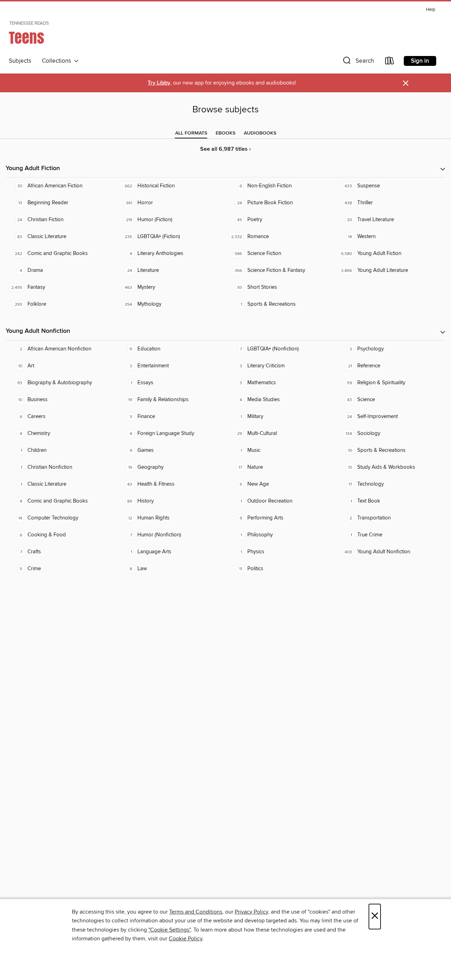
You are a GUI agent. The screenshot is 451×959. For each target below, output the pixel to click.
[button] (357, 62)
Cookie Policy (185, 938)
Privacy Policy (251, 911)
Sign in (420, 61)
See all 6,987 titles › (225, 149)
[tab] (191, 133)
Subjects (20, 61)
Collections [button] (58, 61)
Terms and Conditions (195, 911)
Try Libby (159, 83)
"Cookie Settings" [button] (169, 929)
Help (430, 9)
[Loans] (389, 62)
